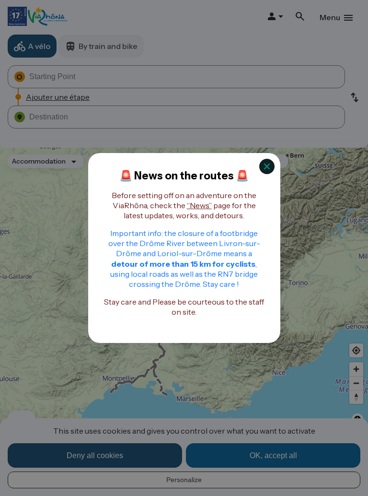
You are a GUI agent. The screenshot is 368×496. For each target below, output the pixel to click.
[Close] (267, 166)
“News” (199, 205)
